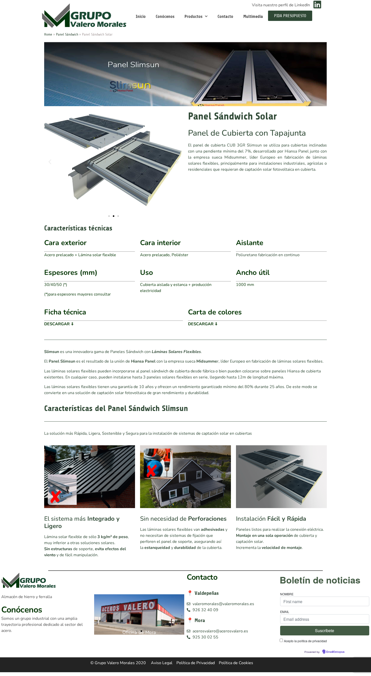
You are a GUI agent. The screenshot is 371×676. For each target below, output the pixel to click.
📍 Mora (196, 620)
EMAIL (284, 611)
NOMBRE (287, 594)
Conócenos (165, 16)
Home (48, 34)
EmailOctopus (335, 652)
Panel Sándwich (67, 34)
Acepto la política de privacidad (305, 641)
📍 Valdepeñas (203, 593)
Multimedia (253, 16)
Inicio (141, 16)
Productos (193, 16)
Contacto (225, 16)
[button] (50, 162)
